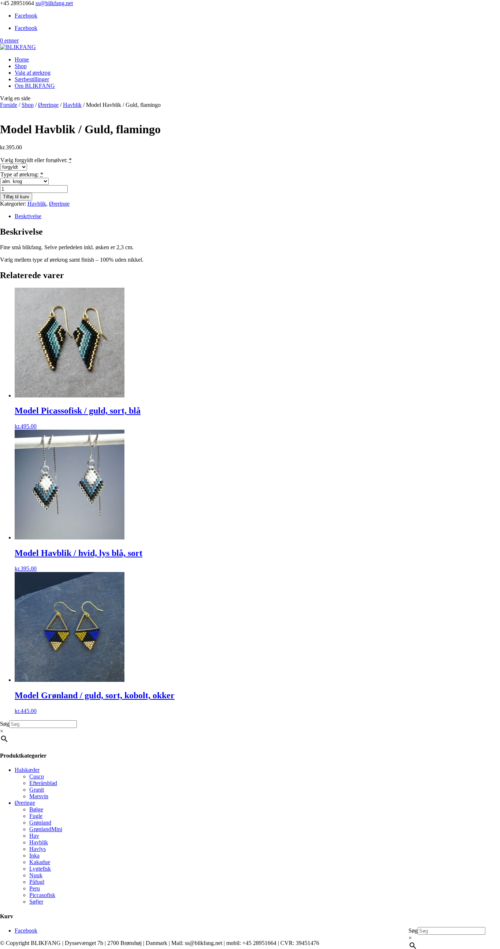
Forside (8, 105)
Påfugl (36, 882)
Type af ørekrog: (19, 174)
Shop (21, 66)
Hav (34, 836)
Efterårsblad (43, 783)
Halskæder (27, 770)
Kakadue (39, 862)
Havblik (72, 105)
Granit (36, 790)
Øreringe (48, 105)
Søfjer (36, 901)
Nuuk (35, 875)
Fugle (35, 816)
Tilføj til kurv (16, 196)
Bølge (36, 809)
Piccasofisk (42, 895)
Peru (34, 888)
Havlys (37, 849)
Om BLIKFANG (35, 86)
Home (22, 59)
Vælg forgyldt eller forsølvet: (33, 160)
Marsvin (38, 796)
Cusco (36, 776)
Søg (413, 930)
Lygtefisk (40, 869)
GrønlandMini (45, 829)
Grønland (40, 822)
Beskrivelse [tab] (28, 216)
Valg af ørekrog (33, 73)
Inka (34, 855)
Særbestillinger (32, 79)
